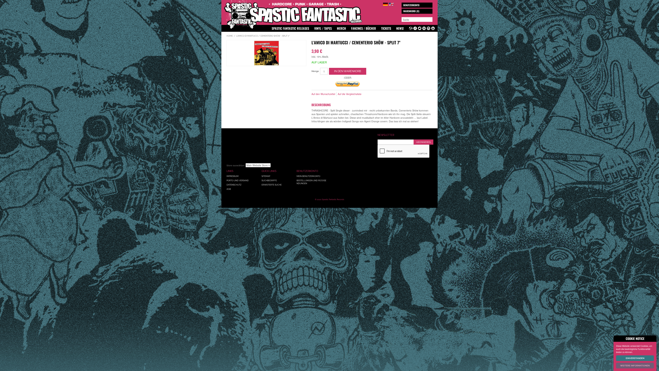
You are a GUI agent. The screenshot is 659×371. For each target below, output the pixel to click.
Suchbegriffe (269, 180)
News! (400, 28)
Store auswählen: (236, 165)
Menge (315, 71)
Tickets (386, 28)
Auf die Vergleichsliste (349, 94)
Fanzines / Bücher (363, 28)
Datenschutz (234, 185)
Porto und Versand (238, 180)
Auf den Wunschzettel (323, 94)
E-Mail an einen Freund (368, 94)
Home (230, 36)
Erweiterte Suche (272, 185)
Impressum (233, 176)
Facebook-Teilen (375, 94)
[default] (385, 4)
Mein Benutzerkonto (308, 176)
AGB (229, 189)
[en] (391, 4)
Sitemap (266, 176)
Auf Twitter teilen (382, 94)
